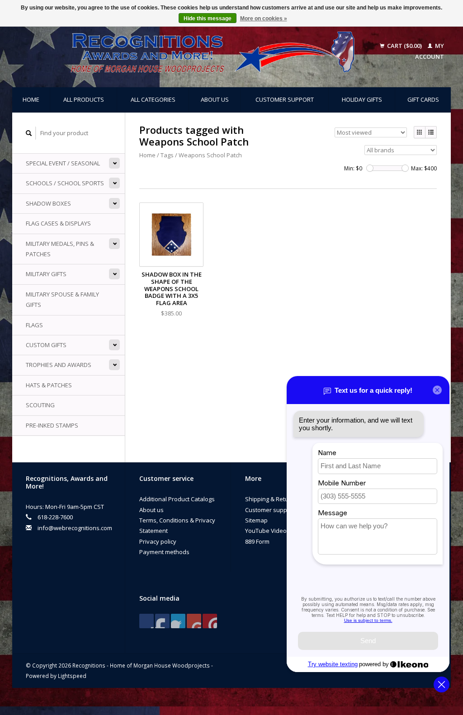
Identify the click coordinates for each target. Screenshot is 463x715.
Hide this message (208, 18)
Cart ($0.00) (404, 46)
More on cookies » (263, 18)
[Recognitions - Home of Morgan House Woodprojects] (196, 51)
